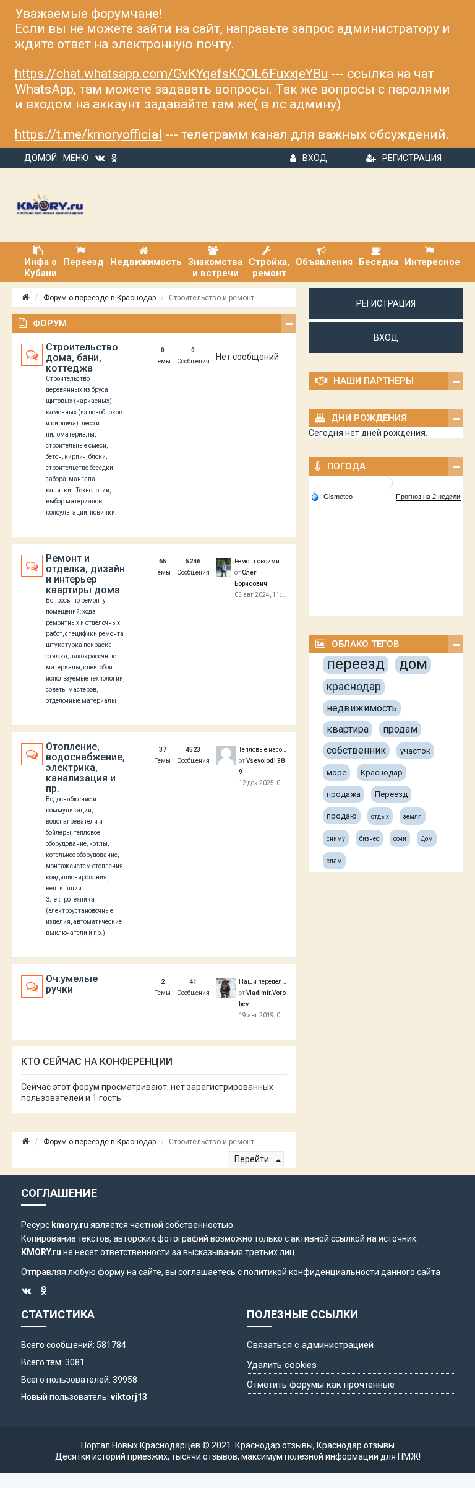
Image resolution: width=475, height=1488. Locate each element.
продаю (342, 815)
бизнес (369, 838)
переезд (356, 663)
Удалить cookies (282, 1364)
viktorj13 (129, 1397)
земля (412, 816)
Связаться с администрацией (310, 1345)
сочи (399, 838)
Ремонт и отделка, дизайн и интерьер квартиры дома (85, 574)
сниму (336, 838)
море (336, 772)
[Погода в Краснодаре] (386, 482)
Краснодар (382, 772)
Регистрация (412, 158)
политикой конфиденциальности (311, 1272)
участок (415, 750)
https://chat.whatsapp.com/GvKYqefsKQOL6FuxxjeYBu (171, 73)
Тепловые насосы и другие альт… (263, 749)
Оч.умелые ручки (72, 984)
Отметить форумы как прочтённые (321, 1384)
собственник (356, 750)
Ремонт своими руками (260, 561)
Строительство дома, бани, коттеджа (82, 357)
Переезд (391, 794)
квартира (348, 729)
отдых (380, 816)
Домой (40, 158)
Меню (75, 158)
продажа (344, 794)
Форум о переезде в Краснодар (99, 298)
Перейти (252, 1159)
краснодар (354, 686)
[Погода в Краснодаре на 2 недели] (428, 497)
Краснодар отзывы (274, 1445)
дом (413, 663)
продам (400, 729)
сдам (334, 861)
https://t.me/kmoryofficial (88, 134)
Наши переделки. (263, 981)
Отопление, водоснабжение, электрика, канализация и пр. (85, 767)
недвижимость (362, 708)
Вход (314, 158)
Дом (427, 838)
